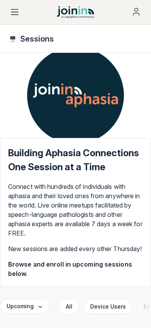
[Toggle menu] (14, 12)
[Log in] (136, 11)
